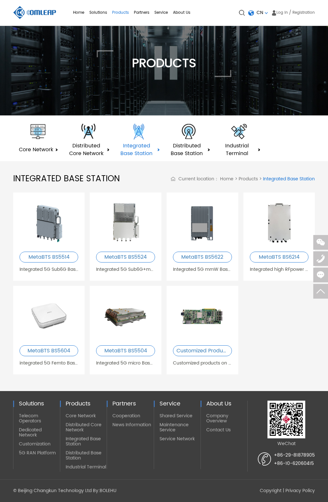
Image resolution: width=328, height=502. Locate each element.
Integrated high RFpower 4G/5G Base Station (279, 269)
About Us (181, 13)
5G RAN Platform (37, 453)
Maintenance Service (174, 427)
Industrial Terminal (86, 467)
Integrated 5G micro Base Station (125, 363)
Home (78, 13)
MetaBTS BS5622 (202, 257)
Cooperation (126, 416)
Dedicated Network (30, 432)
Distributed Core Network (84, 427)
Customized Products (203, 351)
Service (161, 13)
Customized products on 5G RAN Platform (202, 363)
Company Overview (217, 418)
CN (260, 12)
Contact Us (218, 430)
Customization (35, 444)
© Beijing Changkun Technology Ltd (52, 490)
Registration (303, 13)
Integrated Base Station (288, 179)
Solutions (98, 13)
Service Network (177, 439)
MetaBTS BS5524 (125, 257)
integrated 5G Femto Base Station (49, 363)
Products (120, 13)
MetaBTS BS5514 (49, 257)
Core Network (81, 416)
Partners (141, 13)
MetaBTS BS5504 (125, 351)
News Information (131, 424)
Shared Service (176, 416)
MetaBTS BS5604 (49, 351)
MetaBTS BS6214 (279, 257)
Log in (282, 13)
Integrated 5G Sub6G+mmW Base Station (125, 269)
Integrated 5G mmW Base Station (202, 269)
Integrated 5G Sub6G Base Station (49, 269)
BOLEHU (108, 490)
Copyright (271, 490)
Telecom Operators (30, 418)
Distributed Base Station (84, 455)
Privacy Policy (300, 490)
